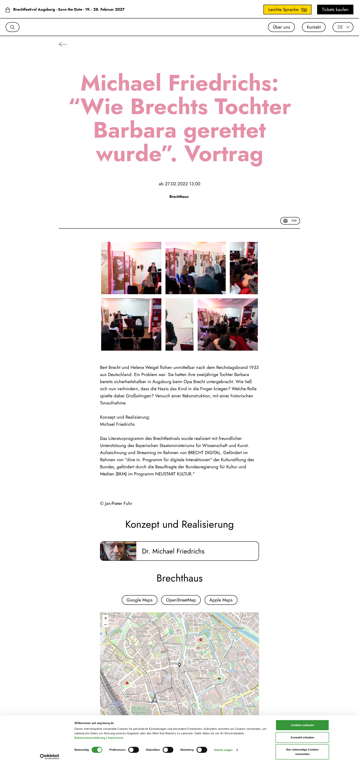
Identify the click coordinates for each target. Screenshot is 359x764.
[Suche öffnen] (12, 27)
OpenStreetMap (181, 600)
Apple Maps (221, 600)
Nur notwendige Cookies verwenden (302, 752)
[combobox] (343, 27)
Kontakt (314, 27)
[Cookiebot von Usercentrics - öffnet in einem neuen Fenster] (49, 757)
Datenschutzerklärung (90, 737)
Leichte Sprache (283, 9)
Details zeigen (223, 749)
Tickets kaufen (335, 9)
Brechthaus (179, 196)
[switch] (133, 750)
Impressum (116, 737)
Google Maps (140, 600)
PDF (294, 221)
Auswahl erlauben (302, 737)
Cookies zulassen (302, 725)
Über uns (281, 27)
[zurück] (63, 44)
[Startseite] (8, 9)
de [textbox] (340, 27)
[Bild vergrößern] (131, 268)
